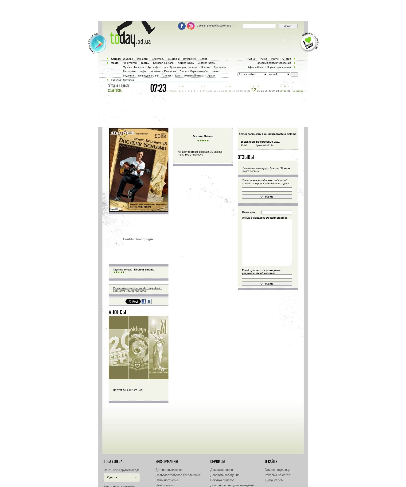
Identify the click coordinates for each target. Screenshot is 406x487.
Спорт (203, 58)
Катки (215, 71)
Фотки (263, 58)
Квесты (205, 67)
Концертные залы (163, 62)
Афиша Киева (256, 67)
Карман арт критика (279, 67)
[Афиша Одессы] (130, 45)
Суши (183, 71)
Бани (177, 75)
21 (248, 91)
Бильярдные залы (148, 75)
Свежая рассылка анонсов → (215, 25)
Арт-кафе (153, 67)
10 (207, 91)
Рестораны (129, 71)
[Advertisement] (203, 10)
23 (258, 91)
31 (288, 91)
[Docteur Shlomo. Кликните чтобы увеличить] (138, 210)
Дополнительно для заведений (232, 485)
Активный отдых (194, 75)
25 (266, 91)
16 (230, 91)
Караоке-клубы (199, 71)
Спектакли (158, 58)
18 (237, 91)
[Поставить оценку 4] (121, 272)
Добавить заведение (224, 475)
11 (211, 91)
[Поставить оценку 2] (116, 272)
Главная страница (277, 470)
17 (233, 91)
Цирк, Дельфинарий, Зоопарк (180, 67)
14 (222, 91)
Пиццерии (170, 71)
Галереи (139, 67)
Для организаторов (169, 470)
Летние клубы (186, 62)
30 (285, 91)
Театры (145, 62)
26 (270, 91)
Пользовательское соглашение (178, 475)
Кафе (143, 71)
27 (273, 91)
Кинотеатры (130, 62)
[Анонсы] (117, 313)
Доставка (128, 80)
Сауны (167, 75)
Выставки (174, 58)
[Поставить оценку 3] (119, 272)
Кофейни (155, 71)
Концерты (142, 58)
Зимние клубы (206, 62)
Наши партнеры (167, 480)
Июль (173, 91)
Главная (251, 58)
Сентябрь (298, 91)
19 (241, 91)
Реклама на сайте (277, 475)
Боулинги (128, 75)
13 (218, 91)
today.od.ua (113, 461)
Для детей (220, 67)
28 (277, 91)
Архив (211, 75)
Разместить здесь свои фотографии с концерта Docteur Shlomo (137, 289)
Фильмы (128, 58)
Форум (275, 58)
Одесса (112, 477)
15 (226, 91)
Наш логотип (165, 485)
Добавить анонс (221, 470)
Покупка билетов (222, 480)
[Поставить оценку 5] (124, 272)
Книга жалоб (274, 480)
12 (215, 91)
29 (281, 91)
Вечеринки (189, 58)
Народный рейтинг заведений (273, 62)
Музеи (126, 67)
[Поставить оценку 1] (114, 272)
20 (245, 91)
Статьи (286, 58)
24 (262, 91)
